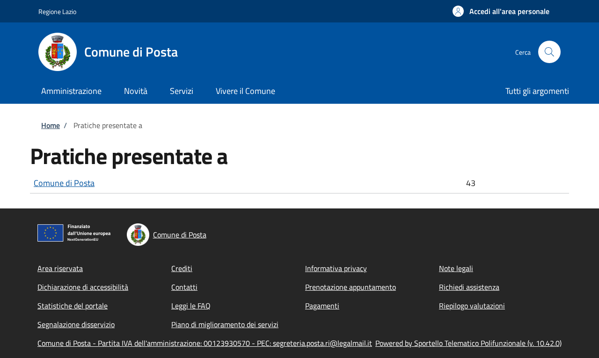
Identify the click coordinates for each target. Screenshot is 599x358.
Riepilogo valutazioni (472, 305)
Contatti (184, 287)
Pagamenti (322, 305)
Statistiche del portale (72, 305)
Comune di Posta (64, 183)
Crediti (181, 268)
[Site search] (549, 52)
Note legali (456, 268)
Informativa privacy (336, 268)
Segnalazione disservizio (76, 324)
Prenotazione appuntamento (350, 287)
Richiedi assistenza (469, 287)
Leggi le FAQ (191, 305)
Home (50, 125)
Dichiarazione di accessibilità (82, 287)
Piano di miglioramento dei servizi (224, 324)
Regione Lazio (57, 11)
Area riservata (60, 268)
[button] (501, 11)
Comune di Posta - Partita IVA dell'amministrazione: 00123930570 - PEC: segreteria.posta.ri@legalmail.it (204, 343)
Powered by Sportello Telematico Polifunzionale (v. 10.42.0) (468, 343)
